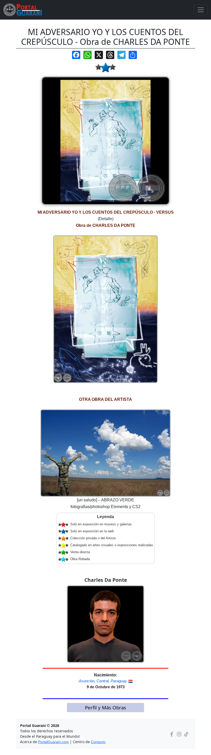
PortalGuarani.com (53, 742)
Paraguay (119, 681)
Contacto (98, 742)
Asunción (86, 681)
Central (102, 681)
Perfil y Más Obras (105, 707)
